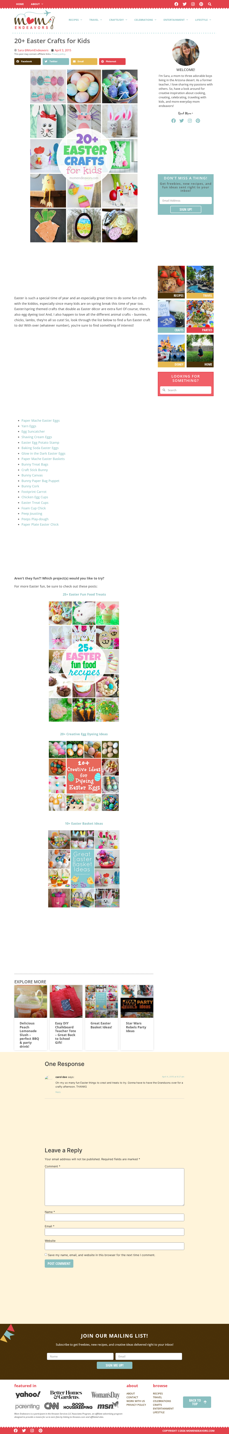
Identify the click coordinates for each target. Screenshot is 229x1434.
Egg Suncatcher (33, 431)
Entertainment (174, 19)
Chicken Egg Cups (34, 497)
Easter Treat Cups (34, 502)
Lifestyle (201, 19)
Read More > (185, 113)
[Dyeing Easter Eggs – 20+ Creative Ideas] (83, 776)
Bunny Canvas (32, 475)
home (208, 364)
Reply (58, 1092)
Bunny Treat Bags (34, 464)
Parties (207, 330)
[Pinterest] (201, 4)
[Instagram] (193, 4)
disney (179, 364)
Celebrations (143, 19)
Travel (94, 19)
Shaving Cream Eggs (36, 437)
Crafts (179, 330)
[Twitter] (185, 4)
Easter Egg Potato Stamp (40, 442)
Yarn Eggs (28, 426)
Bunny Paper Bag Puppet (40, 481)
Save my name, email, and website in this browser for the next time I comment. (101, 1255)
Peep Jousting (32, 513)
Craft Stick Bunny (34, 470)
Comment (52, 1166)
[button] (210, 4)
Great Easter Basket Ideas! (101, 1025)
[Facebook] (176, 4)
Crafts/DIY (116, 19)
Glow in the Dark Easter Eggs (43, 453)
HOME (20, 4)
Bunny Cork (30, 486)
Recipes (74, 19)
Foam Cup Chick (33, 508)
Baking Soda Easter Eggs (40, 448)
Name (50, 1211)
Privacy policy (58, 53)
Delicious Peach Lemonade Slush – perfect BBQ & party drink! (29, 1035)
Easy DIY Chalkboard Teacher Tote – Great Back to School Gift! (65, 1033)
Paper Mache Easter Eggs (40, 420)
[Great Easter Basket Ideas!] (83, 868)
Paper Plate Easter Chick (40, 524)
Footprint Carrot (34, 492)
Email (49, 1226)
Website (50, 1240)
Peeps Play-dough (35, 519)
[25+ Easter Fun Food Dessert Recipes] (83, 661)
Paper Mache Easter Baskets (43, 459)
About (35, 4)
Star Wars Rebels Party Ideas (136, 1027)
